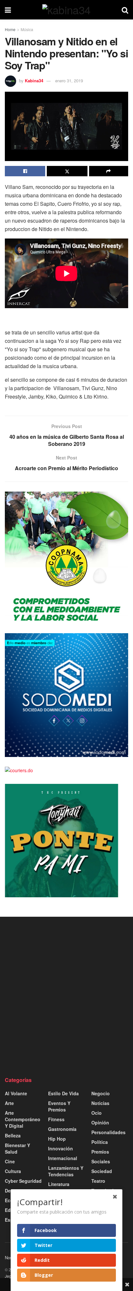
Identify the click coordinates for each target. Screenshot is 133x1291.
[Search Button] (125, 9)
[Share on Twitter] (67, 171)
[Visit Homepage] (66, 9)
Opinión (100, 1122)
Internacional (62, 1158)
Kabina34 (34, 80)
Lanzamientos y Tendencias (65, 1171)
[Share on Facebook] (25, 171)
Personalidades (108, 1132)
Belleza (13, 1135)
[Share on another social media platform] (108, 171)
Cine (10, 1161)
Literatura (58, 1184)
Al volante (16, 1093)
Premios (100, 1151)
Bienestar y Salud (17, 1148)
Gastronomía (62, 1129)
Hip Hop (57, 1138)
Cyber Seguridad (23, 1181)
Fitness (56, 1119)
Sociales (100, 1161)
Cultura (13, 1171)
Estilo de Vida (63, 1093)
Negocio (100, 1093)
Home (10, 29)
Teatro (98, 1181)
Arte (9, 1103)
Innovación (60, 1148)
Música (27, 29)
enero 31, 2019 (69, 80)
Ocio (96, 1113)
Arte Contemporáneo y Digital (22, 1119)
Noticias (100, 1103)
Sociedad (101, 1171)
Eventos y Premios (59, 1106)
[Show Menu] (8, 9)
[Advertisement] (66, 996)
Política (99, 1142)
